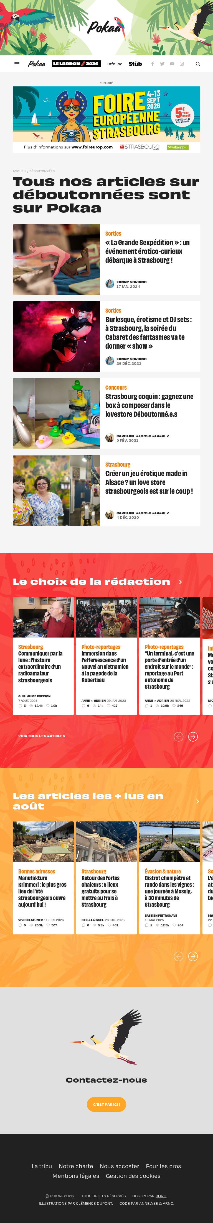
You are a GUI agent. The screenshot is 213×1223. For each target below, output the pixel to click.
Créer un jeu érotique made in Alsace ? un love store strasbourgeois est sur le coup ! (149, 481)
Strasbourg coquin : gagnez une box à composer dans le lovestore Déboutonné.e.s (149, 404)
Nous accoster (119, 1166)
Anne (86, 700)
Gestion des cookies (133, 1175)
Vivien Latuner (30, 920)
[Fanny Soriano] (109, 283)
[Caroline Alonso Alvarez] (109, 437)
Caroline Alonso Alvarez (142, 435)
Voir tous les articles (41, 735)
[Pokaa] (106, 27)
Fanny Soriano (131, 281)
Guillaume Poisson (34, 696)
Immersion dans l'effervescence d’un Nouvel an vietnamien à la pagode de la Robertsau (105, 666)
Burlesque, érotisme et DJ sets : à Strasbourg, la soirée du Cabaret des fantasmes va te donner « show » (148, 332)
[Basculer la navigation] (17, 63)
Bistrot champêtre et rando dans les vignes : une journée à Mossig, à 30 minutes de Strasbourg (169, 891)
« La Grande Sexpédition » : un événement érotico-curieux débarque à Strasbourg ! (147, 250)
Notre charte (76, 1166)
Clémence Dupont (94, 1203)
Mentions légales (75, 1175)
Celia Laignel (93, 920)
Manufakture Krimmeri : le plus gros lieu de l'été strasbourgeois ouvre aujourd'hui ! (42, 891)
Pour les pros (163, 1166)
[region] (87, 63)
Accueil (19, 171)
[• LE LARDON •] (76, 63)
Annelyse (148, 1203)
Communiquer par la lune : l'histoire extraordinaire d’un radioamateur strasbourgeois (40, 666)
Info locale (117, 63)
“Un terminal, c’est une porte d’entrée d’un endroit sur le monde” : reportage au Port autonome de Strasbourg (169, 669)
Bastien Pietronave (161, 915)
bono (161, 1195)
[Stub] (135, 63)
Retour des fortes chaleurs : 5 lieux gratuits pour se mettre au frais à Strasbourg (101, 891)
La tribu (42, 1166)
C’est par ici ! (106, 1104)
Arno (168, 1203)
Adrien (100, 700)
